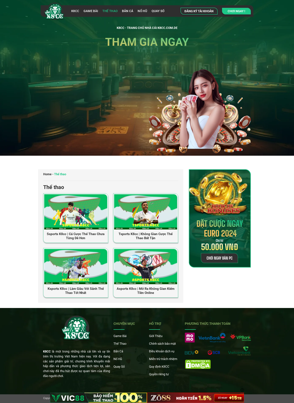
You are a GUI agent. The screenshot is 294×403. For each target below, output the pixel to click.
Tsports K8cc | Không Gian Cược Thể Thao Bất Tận (146, 236)
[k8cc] (54, 12)
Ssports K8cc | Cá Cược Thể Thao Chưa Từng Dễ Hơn (75, 236)
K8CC (75, 11)
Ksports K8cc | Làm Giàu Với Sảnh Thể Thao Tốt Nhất (76, 291)
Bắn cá (127, 11)
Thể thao (110, 11)
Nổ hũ (142, 11)
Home (47, 174)
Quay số (158, 11)
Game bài (91, 11)
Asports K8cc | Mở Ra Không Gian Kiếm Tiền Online (145, 291)
